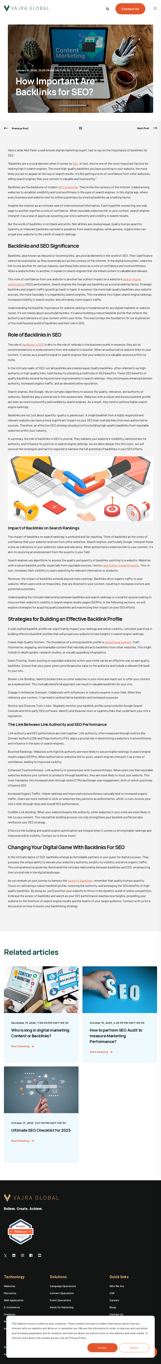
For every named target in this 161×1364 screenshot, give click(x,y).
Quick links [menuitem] (119, 1277)
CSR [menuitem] (112, 1293)
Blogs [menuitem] (113, 1307)
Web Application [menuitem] (14, 1300)
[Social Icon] (6, 1255)
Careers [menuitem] (114, 1300)
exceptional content (118, 642)
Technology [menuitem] (14, 1277)
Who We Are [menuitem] (117, 1286)
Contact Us (130, 9)
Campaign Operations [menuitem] (63, 1286)
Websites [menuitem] (9, 1286)
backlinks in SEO (33, 344)
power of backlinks (80, 880)
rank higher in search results (121, 565)
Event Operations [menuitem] (60, 1300)
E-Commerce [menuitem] (12, 1307)
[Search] (108, 8)
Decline (134, 1347)
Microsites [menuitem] (10, 1293)
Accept (102, 1347)
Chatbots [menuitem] (9, 1314)
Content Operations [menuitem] (62, 1293)
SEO (75, 163)
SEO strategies (68, 187)
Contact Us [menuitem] (116, 1314)
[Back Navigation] (80, 128)
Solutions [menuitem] (58, 1277)
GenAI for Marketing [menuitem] (61, 1307)
